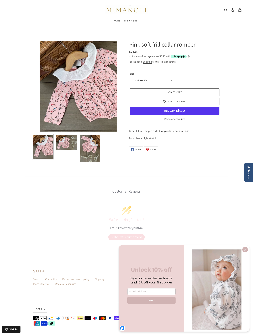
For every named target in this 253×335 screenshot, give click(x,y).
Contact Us (51, 279)
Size (132, 73)
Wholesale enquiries (65, 284)
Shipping (147, 61)
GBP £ (39, 309)
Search (36, 279)
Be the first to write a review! (126, 237)
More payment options (174, 119)
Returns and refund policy (75, 279)
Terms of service (41, 284)
